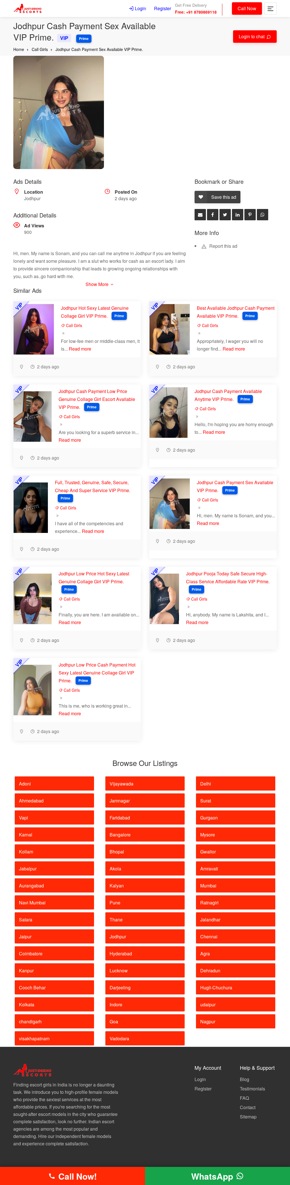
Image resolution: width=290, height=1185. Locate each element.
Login (140, 8)
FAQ (244, 1098)
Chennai (209, 936)
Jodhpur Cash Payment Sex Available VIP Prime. (99, 49)
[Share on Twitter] (225, 214)
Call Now (247, 8)
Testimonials (252, 1088)
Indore (116, 1004)
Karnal (25, 834)
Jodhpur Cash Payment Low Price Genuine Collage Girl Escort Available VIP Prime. (97, 399)
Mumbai (208, 885)
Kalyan (117, 885)
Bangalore (120, 834)
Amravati (209, 868)
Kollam (26, 851)
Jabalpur (28, 868)
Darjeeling (120, 987)
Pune (115, 902)
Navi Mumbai (32, 902)
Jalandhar (210, 919)
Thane (116, 919)
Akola (115, 868)
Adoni (25, 783)
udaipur (208, 1004)
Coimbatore (30, 953)
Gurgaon (209, 817)
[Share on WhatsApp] (262, 214)
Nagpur (207, 1021)
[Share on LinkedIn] (237, 214)
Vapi (23, 817)
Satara (25, 919)
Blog (244, 1079)
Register (162, 8)
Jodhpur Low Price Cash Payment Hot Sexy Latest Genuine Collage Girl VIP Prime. (97, 672)
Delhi (205, 783)
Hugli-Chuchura (216, 987)
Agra (205, 953)
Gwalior (208, 851)
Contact (247, 1107)
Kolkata (26, 1004)
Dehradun (210, 970)
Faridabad (120, 817)
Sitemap (248, 1116)
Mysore (207, 834)
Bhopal (117, 851)
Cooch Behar (32, 987)
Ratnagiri (209, 902)
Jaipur (25, 936)
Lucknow (119, 970)
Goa (114, 1021)
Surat (205, 800)
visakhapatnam (34, 1038)
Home (18, 49)
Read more (80, 348)
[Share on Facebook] (212, 214)
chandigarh (30, 1021)
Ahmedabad (31, 800)
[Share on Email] (200, 214)
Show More (98, 284)
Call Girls (40, 49)
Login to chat (252, 36)
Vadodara (119, 1038)
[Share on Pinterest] (250, 214)
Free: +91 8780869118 (196, 12)
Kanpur (26, 970)
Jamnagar (120, 800)
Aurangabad (31, 885)
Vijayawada (121, 783)
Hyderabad (121, 953)
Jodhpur (118, 936)
